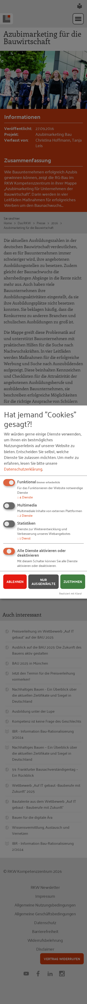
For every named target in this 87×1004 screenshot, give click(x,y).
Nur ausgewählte (43, 582)
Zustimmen (73, 581)
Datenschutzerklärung (23, 468)
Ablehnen (14, 581)
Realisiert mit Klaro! (70, 593)
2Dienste (24, 515)
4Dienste (25, 497)
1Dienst (24, 538)
